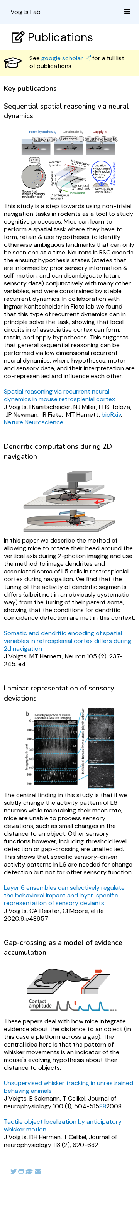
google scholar (66, 58)
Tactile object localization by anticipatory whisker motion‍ (63, 1125)
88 (102, 1106)
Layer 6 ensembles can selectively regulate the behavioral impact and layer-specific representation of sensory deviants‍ (64, 895)
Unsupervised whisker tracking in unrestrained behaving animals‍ (68, 1087)
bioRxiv (111, 414)
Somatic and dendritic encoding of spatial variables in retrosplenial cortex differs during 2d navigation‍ (67, 641)
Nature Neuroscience (33, 422)
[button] (127, 11)
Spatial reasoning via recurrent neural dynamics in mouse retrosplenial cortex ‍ (59, 395)
